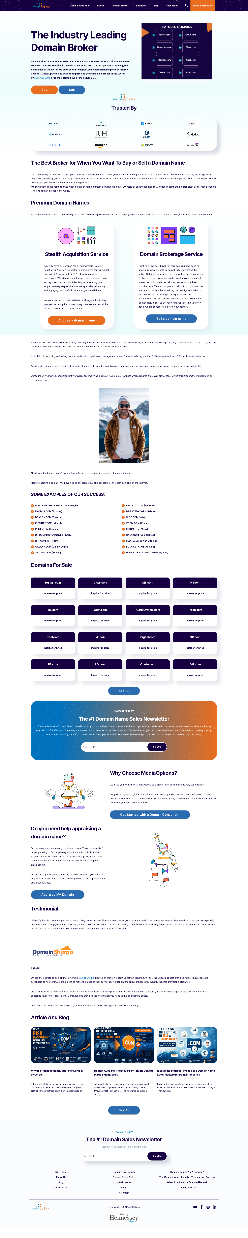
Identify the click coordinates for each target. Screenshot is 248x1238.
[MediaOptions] (41, 4)
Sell (72, 90)
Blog (155, 5)
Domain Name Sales (124, 1177)
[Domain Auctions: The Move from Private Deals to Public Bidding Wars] (124, 1045)
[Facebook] (201, 1207)
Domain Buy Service (124, 1172)
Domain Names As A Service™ (187, 1172)
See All (124, 691)
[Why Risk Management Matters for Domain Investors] (61, 1045)
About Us (61, 1177)
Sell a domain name (171, 318)
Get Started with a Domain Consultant (150, 814)
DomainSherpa (86, 977)
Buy (44, 90)
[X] (208, 1207)
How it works (124, 1182)
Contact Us (60, 1187)
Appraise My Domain (57, 894)
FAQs (124, 1187)
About (100, 5)
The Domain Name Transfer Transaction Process (187, 1177)
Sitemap (124, 1192)
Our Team (60, 1172)
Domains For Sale (80, 5)
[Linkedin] (214, 1207)
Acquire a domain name (76, 320)
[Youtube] (195, 1207)
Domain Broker (120, 5)
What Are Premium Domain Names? (187, 1182)
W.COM (46, 77)
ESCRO (38, 77)
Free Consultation (203, 5)
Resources (172, 5)
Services (141, 5)
